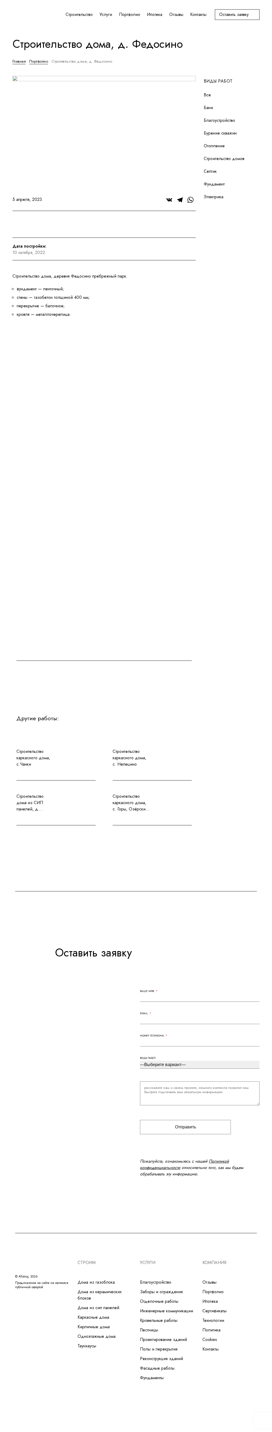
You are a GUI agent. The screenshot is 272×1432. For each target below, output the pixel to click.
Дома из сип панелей (98, 1308)
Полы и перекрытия (158, 1349)
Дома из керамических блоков (100, 1295)
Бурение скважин (220, 133)
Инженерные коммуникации (166, 1311)
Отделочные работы (159, 1301)
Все (207, 95)
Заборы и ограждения (161, 1292)
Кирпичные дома (94, 1327)
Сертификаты (214, 1311)
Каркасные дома (93, 1317)
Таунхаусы (87, 1346)
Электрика (213, 197)
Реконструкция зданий (161, 1359)
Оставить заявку (234, 14)
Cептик (210, 171)
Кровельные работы (158, 1320)
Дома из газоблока (96, 1282)
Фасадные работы (157, 1368)
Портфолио (129, 14)
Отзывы (176, 14)
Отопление (214, 146)
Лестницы (149, 1330)
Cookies (209, 1339)
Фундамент (214, 184)
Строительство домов (224, 159)
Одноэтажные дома (97, 1336)
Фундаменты (152, 1378)
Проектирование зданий (163, 1339)
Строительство (79, 14)
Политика (211, 1330)
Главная (19, 61)
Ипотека (154, 14)
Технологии (213, 1320)
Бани (208, 108)
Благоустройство (219, 120)
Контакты (198, 14)
